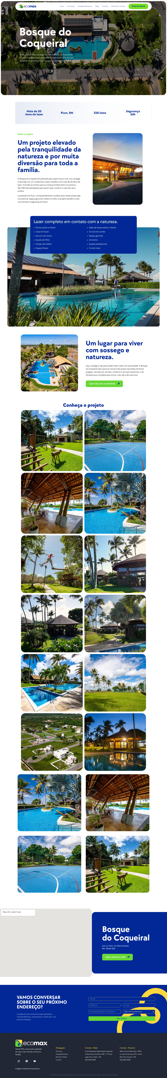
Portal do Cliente (138, 6)
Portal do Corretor (118, 6)
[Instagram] (18, 1061)
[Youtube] (34, 1061)
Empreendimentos (85, 6)
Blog (97, 6)
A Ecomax (71, 6)
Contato (105, 6)
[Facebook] (26, 1061)
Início (62, 6)
